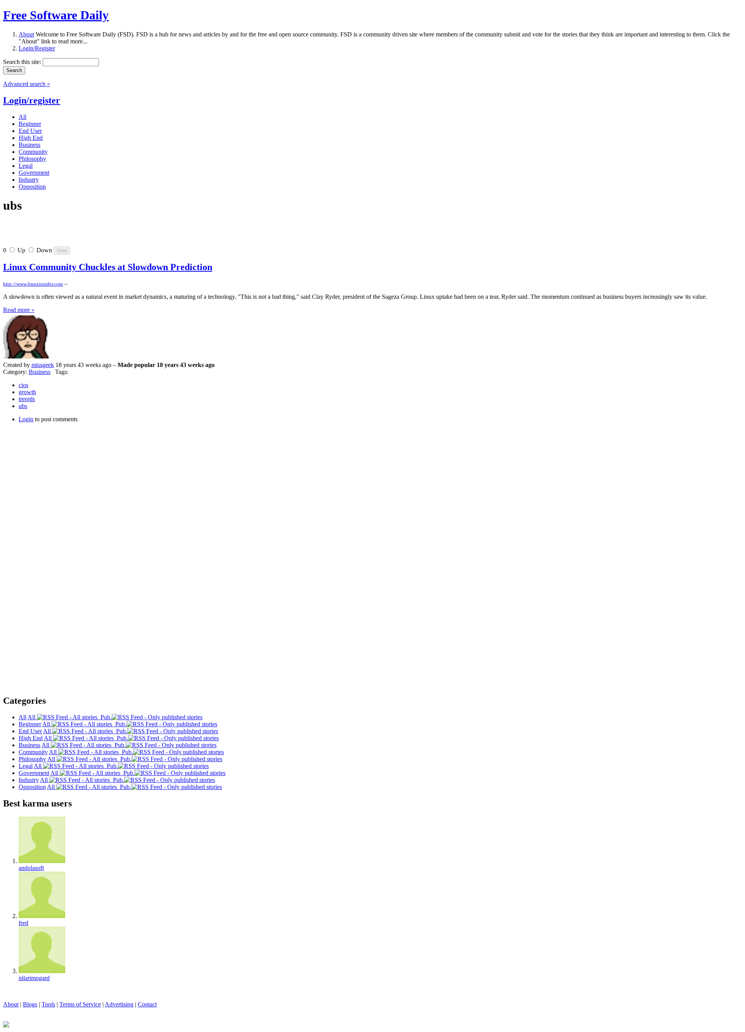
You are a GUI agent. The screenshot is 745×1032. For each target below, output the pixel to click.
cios (23, 385)
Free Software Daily (56, 15)
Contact (147, 1004)
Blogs (30, 1004)
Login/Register (37, 48)
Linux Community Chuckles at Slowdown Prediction (107, 267)
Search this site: (23, 62)
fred (23, 923)
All (32, 717)
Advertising (119, 1004)
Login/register (31, 100)
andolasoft (31, 868)
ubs (23, 406)
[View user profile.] (26, 358)
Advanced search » (26, 84)
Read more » (19, 310)
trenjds (27, 399)
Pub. (104, 717)
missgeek (42, 365)
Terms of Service (80, 1004)
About (26, 34)
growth (27, 392)
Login (26, 419)
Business (39, 372)
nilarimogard (34, 978)
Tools (48, 1004)
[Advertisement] (94, 233)
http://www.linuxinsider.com (33, 284)
